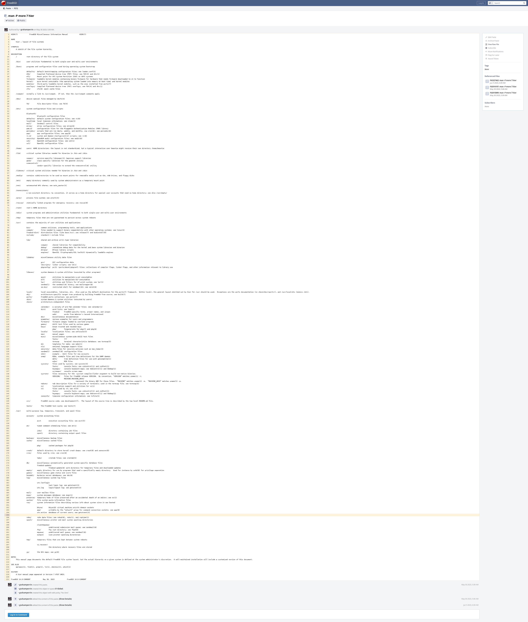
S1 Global (59, 588)
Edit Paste (492, 37)
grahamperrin (26, 29)
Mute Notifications (495, 51)
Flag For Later (493, 55)
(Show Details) (65, 599)
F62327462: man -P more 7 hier (503, 80)
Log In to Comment (18, 615)
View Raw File (493, 44)
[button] (481, 3)
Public (22, 20)
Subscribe (492, 48)
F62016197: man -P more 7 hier (503, 86)
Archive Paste (493, 40)
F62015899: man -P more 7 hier (503, 93)
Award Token (493, 58)
